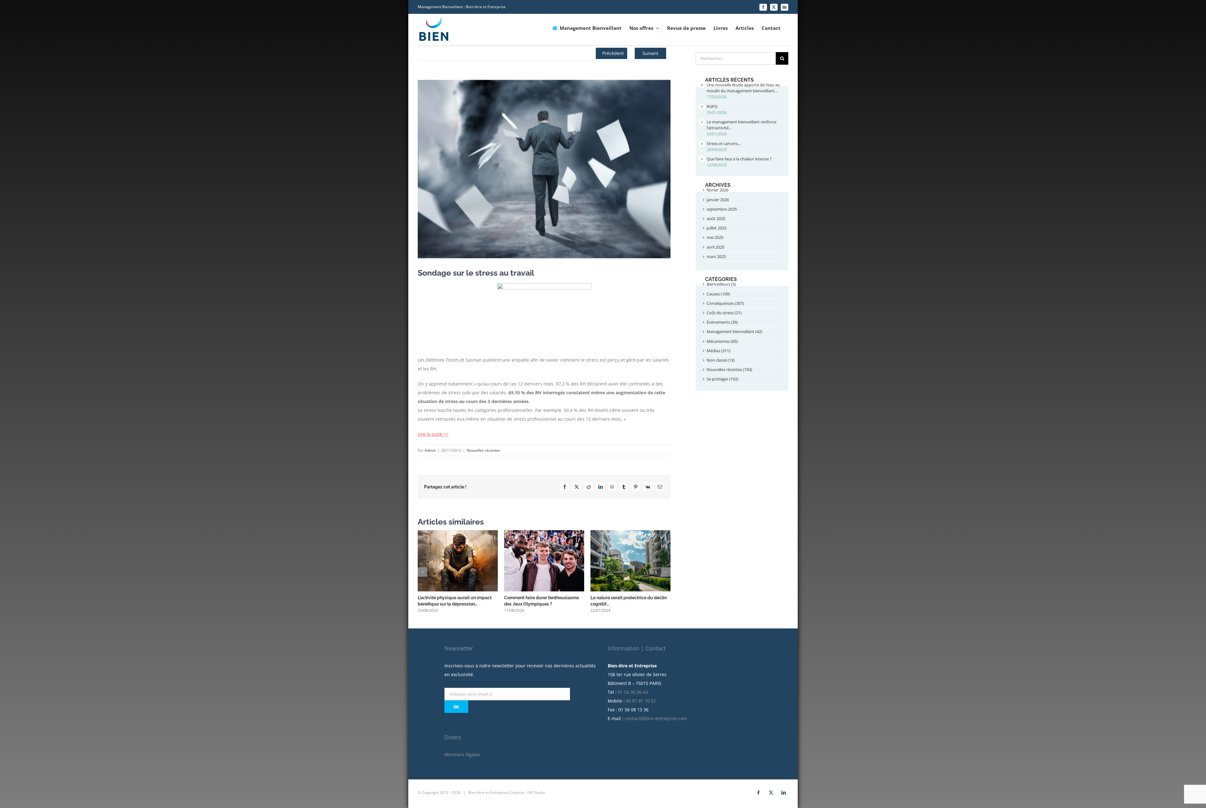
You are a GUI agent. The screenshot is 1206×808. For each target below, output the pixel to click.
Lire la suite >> (433, 434)
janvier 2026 (718, 199)
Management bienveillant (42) (734, 331)
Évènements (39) (722, 322)
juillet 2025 (716, 228)
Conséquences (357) (725, 303)
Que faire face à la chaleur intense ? (739, 159)
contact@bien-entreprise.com (656, 718)
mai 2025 (715, 237)
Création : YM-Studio (527, 792)
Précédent (613, 53)
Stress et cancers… (724, 143)
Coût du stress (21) (724, 312)
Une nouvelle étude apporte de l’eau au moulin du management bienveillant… (743, 88)
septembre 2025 (722, 209)
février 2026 (717, 190)
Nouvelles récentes (483, 450)
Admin (430, 450)
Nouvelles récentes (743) (729, 369)
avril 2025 (715, 247)
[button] (422, 572)
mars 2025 (716, 256)
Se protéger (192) (722, 379)
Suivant (650, 53)
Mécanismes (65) (722, 341)
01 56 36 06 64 (633, 692)
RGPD (712, 106)
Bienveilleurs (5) (721, 284)
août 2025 (716, 218)
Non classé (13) (721, 360)
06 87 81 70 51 (641, 701)
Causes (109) (718, 294)
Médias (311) (718, 350)
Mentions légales (462, 754)
